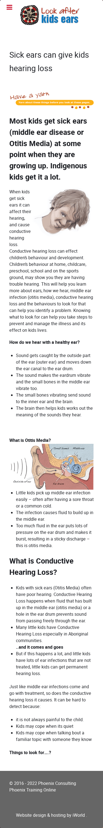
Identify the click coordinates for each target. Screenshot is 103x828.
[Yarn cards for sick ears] (51, 98)
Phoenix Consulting (58, 783)
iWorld (79, 815)
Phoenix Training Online (33, 790)
